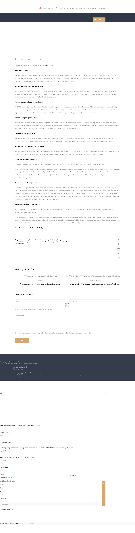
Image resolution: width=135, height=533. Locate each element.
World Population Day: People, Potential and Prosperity (18, 457)
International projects (51, 242)
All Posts (10, 39)
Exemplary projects (63, 240)
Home (2, 39)
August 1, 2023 (40, 280)
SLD (46, 65)
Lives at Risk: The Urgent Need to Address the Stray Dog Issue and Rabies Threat (94, 285)
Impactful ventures (31, 242)
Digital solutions (51, 240)
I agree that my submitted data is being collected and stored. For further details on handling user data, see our (54, 333)
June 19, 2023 (36, 65)
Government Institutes (22, 65)
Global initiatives (20, 242)
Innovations (41, 242)
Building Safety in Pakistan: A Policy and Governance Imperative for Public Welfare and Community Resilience (37, 448)
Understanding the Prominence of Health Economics (40, 284)
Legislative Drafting (6, 477)
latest (23, 243)
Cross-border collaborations (37, 240)
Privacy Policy (87, 333)
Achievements (24, 240)
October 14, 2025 (94, 280)
